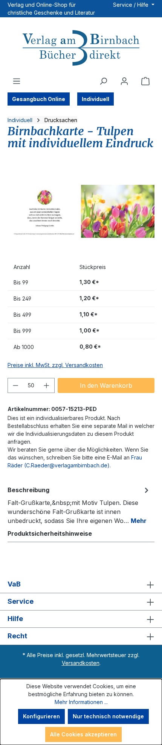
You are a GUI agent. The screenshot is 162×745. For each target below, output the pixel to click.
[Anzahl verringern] (15, 385)
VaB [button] (14, 584)
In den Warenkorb (106, 385)
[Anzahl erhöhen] (47, 385)
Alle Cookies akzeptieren (83, 734)
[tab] (79, 505)
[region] (81, 211)
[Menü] (17, 81)
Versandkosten (80, 663)
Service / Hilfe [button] (131, 5)
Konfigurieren (41, 716)
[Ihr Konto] (124, 81)
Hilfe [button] (15, 619)
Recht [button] (17, 636)
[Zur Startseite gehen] (81, 49)
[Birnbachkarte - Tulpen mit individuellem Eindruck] (81, 211)
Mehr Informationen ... (81, 702)
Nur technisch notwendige (108, 716)
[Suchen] (103, 81)
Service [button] (21, 601)
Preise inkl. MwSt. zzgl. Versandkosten (55, 365)
